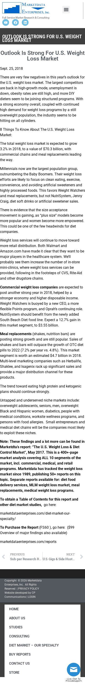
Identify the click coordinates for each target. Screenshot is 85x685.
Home (14, 609)
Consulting (19, 636)
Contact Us (19, 663)
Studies (15, 627)
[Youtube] (5, 22)
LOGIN (32, 596)
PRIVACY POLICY (28, 588)
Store (14, 672)
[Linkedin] (25, 22)
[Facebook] (15, 22)
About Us (17, 618)
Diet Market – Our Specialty (34, 645)
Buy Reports (20, 654)
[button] (66, 9)
